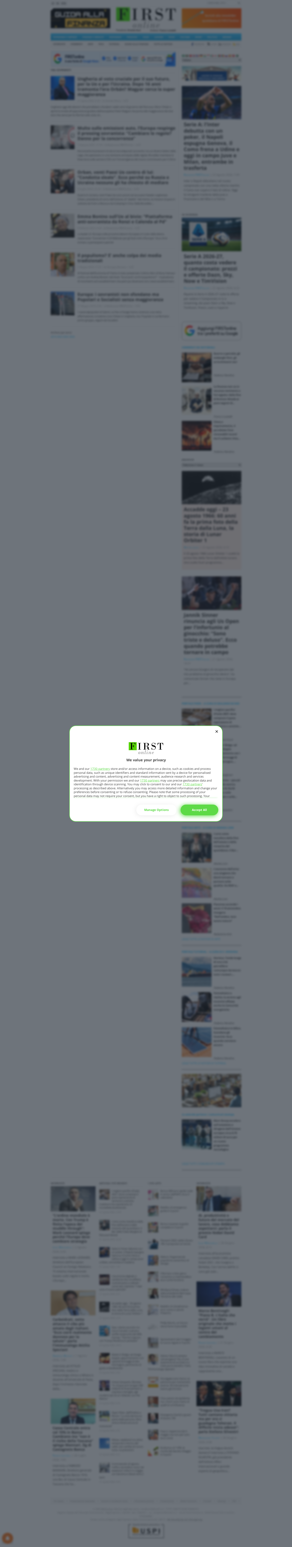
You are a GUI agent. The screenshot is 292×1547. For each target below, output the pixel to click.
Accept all (199, 810)
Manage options (156, 810)
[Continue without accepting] (216, 734)
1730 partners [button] (100, 769)
